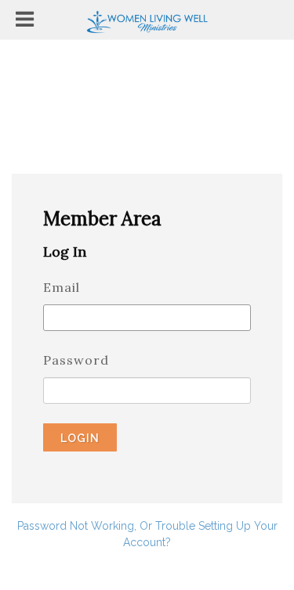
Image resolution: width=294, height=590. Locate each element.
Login (80, 438)
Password (76, 360)
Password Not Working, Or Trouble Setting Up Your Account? (147, 534)
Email (61, 287)
